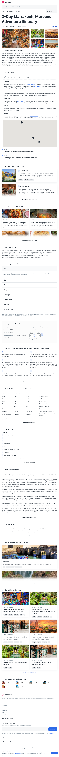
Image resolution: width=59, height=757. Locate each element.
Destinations (4, 705)
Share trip (54, 26)
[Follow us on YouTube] (7, 741)
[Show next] (55, 530)
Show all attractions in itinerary (29, 199)
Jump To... (49, 11)
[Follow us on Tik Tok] (3, 741)
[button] (29, 77)
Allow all (55, 753)
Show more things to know (29, 381)
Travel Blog (4, 710)
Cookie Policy (18, 753)
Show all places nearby (29, 583)
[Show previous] (3, 530)
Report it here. (42, 748)
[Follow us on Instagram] (6, 741)
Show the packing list (29, 462)
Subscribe (52, 729)
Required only (46, 753)
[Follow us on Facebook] (12, 741)
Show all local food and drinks (29, 240)
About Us (4, 708)
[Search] (54, 6)
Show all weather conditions (29, 517)
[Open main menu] (56, 2)
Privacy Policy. (51, 733)
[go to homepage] (7, 3)
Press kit (4, 714)
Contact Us (4, 712)
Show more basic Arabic (29, 422)
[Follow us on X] (10, 741)
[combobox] (28, 6)
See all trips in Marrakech (29, 672)
